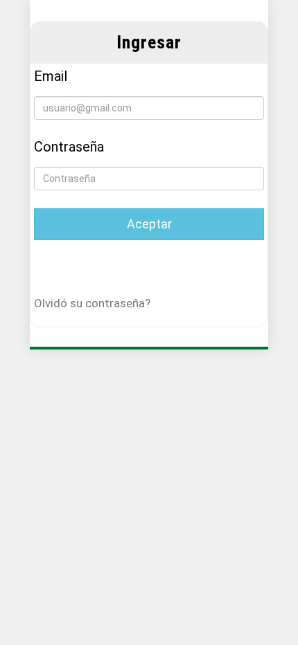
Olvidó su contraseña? (92, 303)
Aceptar (149, 224)
